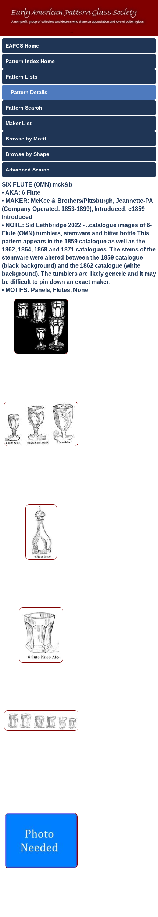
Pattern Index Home (30, 61)
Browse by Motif (26, 139)
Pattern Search (24, 108)
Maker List (19, 123)
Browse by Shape (27, 154)
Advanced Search (28, 170)
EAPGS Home (22, 46)
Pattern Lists (21, 77)
